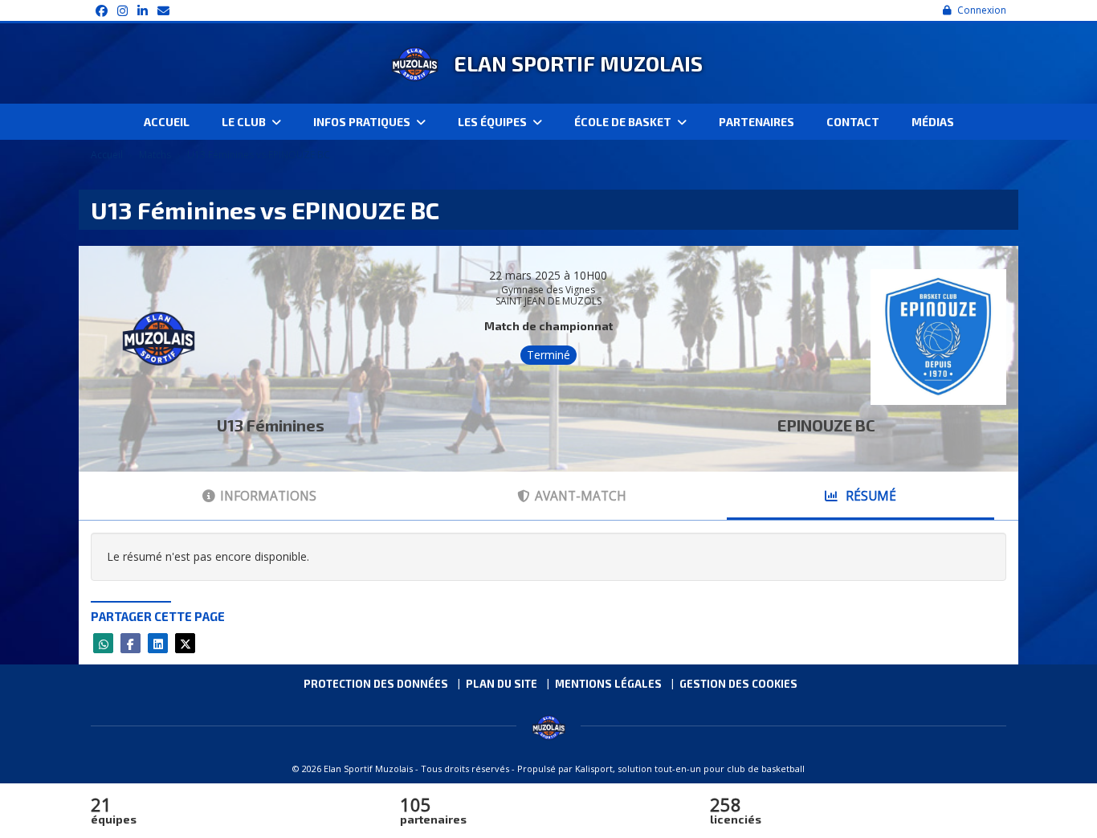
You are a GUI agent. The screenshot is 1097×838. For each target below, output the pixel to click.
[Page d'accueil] (414, 63)
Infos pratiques (363, 122)
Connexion (981, 10)
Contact (852, 122)
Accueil (167, 122)
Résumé (869, 496)
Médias (932, 122)
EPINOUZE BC (826, 425)
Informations (268, 496)
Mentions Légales (608, 683)
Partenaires (756, 122)
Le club (245, 122)
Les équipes (493, 122)
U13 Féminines (270, 425)
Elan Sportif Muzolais (578, 63)
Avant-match (580, 496)
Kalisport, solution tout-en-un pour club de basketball (690, 768)
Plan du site (501, 683)
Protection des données (376, 683)
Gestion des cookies (738, 683)
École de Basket (624, 122)
